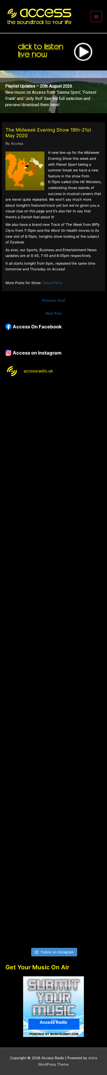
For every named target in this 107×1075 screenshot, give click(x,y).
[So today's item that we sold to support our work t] (53, 748)
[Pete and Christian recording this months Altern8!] (53, 523)
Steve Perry (53, 283)
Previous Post (53, 300)
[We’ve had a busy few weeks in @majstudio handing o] (53, 410)
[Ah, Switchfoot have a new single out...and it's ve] (53, 635)
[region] (53, 91)
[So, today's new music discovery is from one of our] (53, 579)
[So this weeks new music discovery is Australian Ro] (53, 804)
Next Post (53, 313)
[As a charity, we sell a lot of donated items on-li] (53, 860)
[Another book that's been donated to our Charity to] (53, 691)
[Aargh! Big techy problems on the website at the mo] (53, 467)
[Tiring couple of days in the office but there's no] (53, 916)
